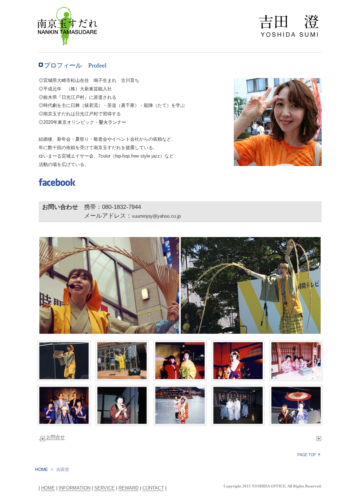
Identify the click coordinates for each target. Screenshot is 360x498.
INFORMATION (74, 488)
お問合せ (55, 437)
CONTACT (153, 488)
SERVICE (104, 488)
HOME (41, 469)
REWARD (128, 488)
